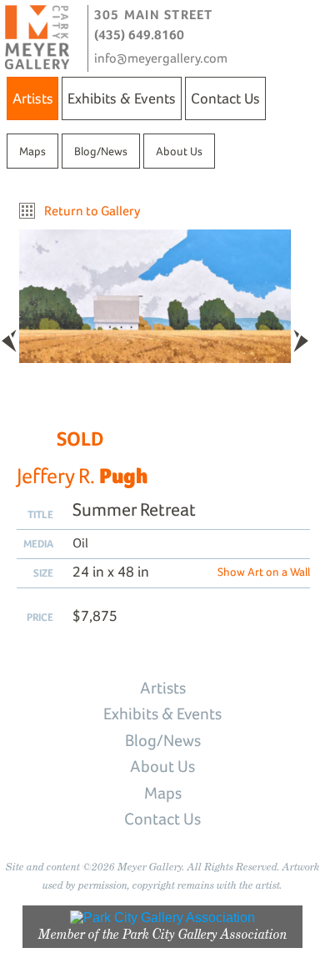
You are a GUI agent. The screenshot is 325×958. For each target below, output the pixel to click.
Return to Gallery (92, 211)
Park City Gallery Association (205, 934)
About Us (179, 151)
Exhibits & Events (122, 98)
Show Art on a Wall (264, 571)
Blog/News (101, 151)
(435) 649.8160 (139, 35)
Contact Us (225, 98)
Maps (32, 151)
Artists (32, 98)
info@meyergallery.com (161, 58)
